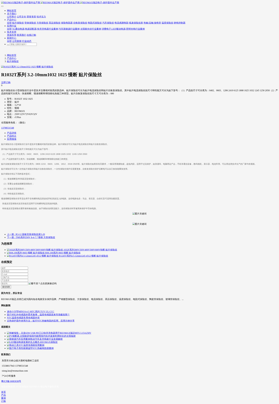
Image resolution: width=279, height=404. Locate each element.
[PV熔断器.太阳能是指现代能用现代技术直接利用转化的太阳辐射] (41, 336)
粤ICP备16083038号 (11, 381)
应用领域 (11, 139)
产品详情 (11, 133)
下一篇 (31, 237)
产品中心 (11, 58)
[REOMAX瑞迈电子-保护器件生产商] (139, 2)
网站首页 (11, 55)
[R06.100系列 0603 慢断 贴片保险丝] (26, 253)
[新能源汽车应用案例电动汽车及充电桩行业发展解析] (35, 339)
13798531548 (7, 128)
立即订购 (5, 82)
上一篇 (26, 234)
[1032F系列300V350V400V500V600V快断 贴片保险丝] (35, 249)
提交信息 (6, 287)
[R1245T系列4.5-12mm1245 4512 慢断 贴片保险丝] (33, 256)
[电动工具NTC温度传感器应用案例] (25, 345)
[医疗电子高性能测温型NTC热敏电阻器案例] (30, 348)
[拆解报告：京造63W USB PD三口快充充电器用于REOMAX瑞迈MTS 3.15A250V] (49, 333)
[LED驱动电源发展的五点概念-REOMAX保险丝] (32, 342)
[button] (43, 283)
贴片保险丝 (13, 61)
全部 (9, 23)
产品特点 (11, 136)
